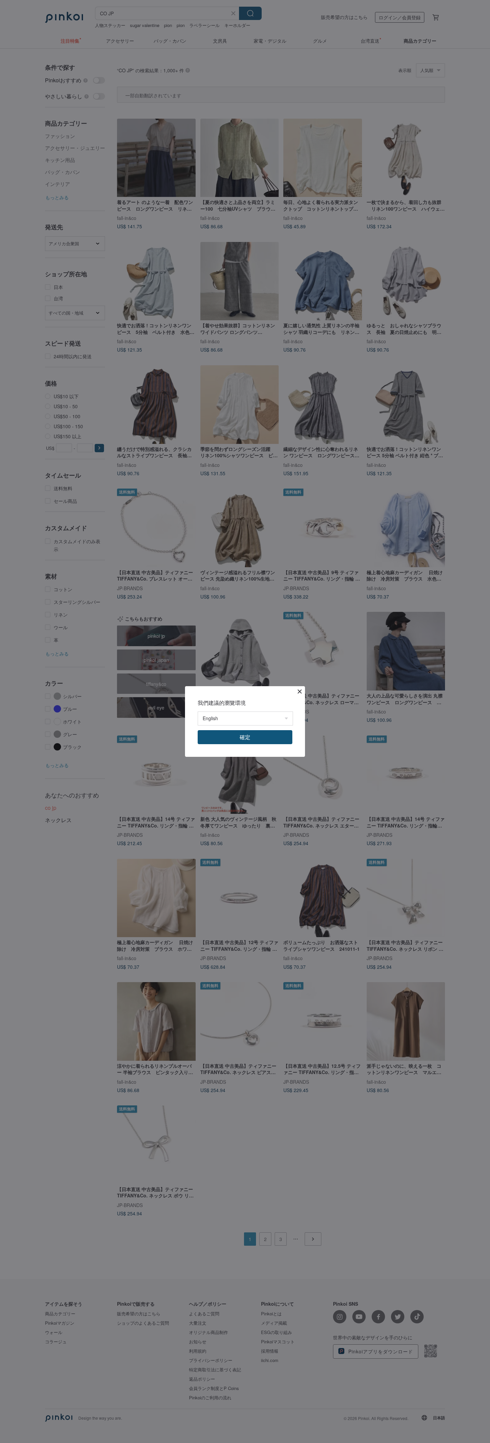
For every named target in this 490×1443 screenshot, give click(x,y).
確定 (245, 737)
